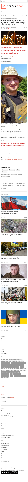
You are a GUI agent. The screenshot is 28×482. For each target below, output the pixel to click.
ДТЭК (3, 361)
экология (16, 375)
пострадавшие (23, 370)
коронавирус (4, 368)
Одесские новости (14, 18)
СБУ (19, 361)
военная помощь (11, 364)
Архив (2, 433)
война (17, 364)
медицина (15, 368)
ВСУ (7, 359)
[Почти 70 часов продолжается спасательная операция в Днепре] (14, 287)
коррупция (10, 368)
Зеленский (7, 361)
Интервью (3, 347)
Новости (9, 18)
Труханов (3, 363)
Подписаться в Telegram (8, 420)
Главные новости (4, 18)
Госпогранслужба (19, 359)
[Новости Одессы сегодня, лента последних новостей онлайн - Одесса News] (14, 6)
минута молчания (13, 174)
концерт (21, 366)
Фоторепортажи (4, 345)
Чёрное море (23, 363)
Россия (15, 361)
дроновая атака (11, 366)
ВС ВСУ (3, 359)
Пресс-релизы (4, 353)
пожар (13, 370)
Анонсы (2, 349)
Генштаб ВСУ (11, 359)
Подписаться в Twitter (8, 423)
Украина (8, 363)
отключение (4, 370)
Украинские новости (5, 340)
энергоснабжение (5, 377)
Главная (2, 431)
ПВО (12, 361)
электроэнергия (22, 375)
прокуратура (16, 372)
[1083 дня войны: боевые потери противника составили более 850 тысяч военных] (14, 219)
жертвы (7, 174)
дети (3, 366)
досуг (6, 366)
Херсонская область (15, 363)
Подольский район (5, 176)
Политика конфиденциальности (7, 435)
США (22, 361)
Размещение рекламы (5, 437)
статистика (4, 375)
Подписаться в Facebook (9, 418)
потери (3, 372)
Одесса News (10, 135)
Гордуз (3, 174)
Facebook (12, 56)
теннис (11, 375)
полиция (17, 370)
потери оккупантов (9, 372)
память (19, 174)
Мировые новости (4, 342)
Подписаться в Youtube (8, 425)
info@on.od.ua (6, 415)
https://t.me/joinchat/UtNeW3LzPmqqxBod (13, 159)
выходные (22, 364)
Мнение (2, 351)
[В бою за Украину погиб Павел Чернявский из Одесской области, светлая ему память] (14, 310)
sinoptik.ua (12, 397)
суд (8, 375)
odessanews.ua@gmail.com (9, 416)
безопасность (4, 364)
